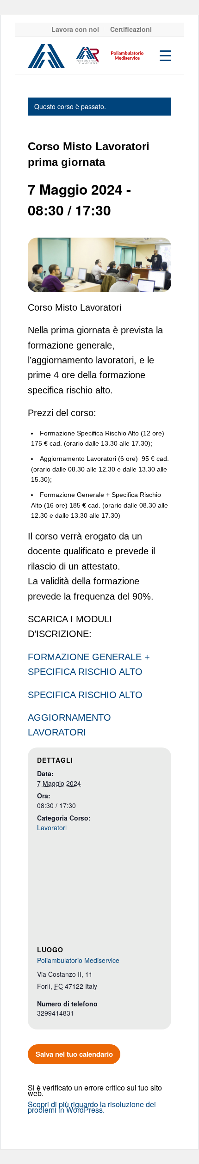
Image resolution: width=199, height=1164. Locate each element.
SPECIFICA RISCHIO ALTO (85, 695)
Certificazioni (131, 29)
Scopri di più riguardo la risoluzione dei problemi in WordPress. (92, 1107)
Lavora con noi (75, 29)
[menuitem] (75, 29)
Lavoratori (52, 827)
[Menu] (160, 55)
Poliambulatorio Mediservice (78, 960)
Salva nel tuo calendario (74, 1054)
